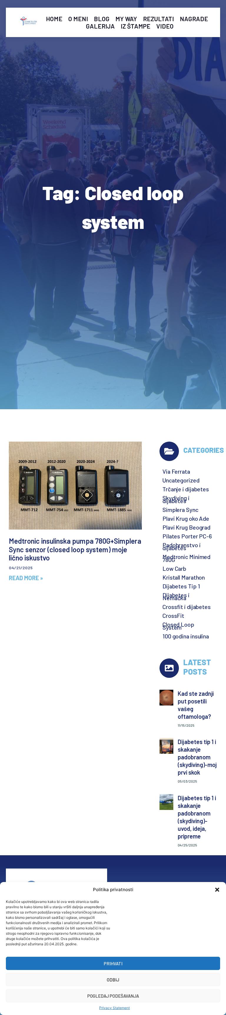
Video (165, 26)
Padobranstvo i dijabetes (181, 546)
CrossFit (173, 615)
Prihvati (113, 963)
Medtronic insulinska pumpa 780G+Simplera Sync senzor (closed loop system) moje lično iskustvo (75, 549)
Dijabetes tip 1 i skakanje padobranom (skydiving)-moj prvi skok (197, 757)
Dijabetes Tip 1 (181, 586)
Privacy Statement (114, 1008)
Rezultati (158, 18)
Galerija (100, 26)
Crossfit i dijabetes (186, 606)
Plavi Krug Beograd (186, 527)
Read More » (26, 577)
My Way (126, 18)
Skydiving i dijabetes (176, 499)
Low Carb (174, 568)
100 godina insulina (185, 636)
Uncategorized (181, 480)
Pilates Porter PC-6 (187, 536)
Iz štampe (135, 26)
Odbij (113, 979)
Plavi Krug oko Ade (185, 518)
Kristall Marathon (183, 577)
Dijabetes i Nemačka (176, 596)
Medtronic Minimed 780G (186, 558)
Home (54, 18)
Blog (101, 18)
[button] (217, 890)
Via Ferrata (176, 471)
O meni (78, 18)
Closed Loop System (178, 626)
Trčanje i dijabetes (185, 488)
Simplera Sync (180, 509)
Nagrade (194, 18)
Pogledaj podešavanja (113, 996)
